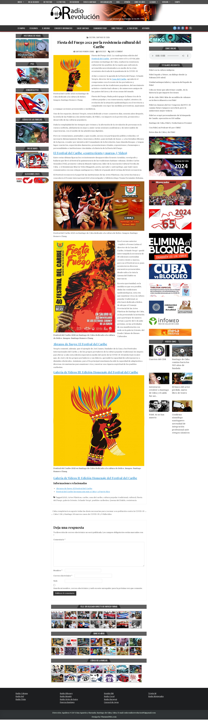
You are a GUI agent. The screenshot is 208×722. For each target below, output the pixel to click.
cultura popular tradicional (115, 497)
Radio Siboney (66, 693)
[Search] (190, 28)
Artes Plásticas (75, 497)
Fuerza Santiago (89, 2)
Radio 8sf (20, 696)
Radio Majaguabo (156, 696)
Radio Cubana (22, 693)
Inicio (20, 2)
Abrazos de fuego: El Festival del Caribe (80, 344)
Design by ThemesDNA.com (104, 717)
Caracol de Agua (111, 702)
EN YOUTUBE (47, 2)
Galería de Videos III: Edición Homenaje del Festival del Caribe (95, 372)
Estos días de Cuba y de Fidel (162, 132)
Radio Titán (21, 699)
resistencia (131, 500)
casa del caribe (96, 497)
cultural (132, 497)
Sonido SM (109, 693)
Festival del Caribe (100, 59)
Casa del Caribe (119, 79)
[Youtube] (186, 28)
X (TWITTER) (61, 2)
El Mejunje (46, 28)
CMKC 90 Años (139, 2)
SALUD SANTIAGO (83, 28)
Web (55, 581)
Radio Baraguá (110, 699)
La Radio (153, 2)
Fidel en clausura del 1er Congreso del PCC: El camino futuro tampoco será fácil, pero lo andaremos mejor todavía (170, 108)
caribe (85, 497)
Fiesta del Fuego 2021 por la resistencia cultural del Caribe (99, 44)
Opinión (127, 2)
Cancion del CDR (157, 359)
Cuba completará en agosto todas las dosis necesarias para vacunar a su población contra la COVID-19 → (99, 511)
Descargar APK (106, 2)
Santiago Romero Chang (85, 51)
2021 (65, 497)
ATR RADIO (145, 28)
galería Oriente (70, 500)
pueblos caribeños (100, 500)
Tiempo (177, 2)
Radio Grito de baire (69, 699)
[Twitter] (174, 28)
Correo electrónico (62, 576)
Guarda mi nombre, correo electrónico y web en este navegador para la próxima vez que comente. (97, 588)
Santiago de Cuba (103, 37)
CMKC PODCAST (117, 28)
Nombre (57, 570)
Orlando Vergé (84, 500)
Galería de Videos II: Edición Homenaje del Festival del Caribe (95, 478)
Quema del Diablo (118, 500)
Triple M (152, 693)
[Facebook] (178, 28)
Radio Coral (109, 696)
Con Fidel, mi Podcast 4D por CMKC (165, 128)
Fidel (118, 2)
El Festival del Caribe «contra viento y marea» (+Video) (90, 153)
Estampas (21, 28)
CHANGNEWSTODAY (100, 28)
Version (165, 2)
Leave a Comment (117, 51)
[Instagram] (182, 28)
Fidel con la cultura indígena (161, 70)
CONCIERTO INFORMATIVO (63, 28)
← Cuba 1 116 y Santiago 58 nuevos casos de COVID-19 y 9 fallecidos (81, 514)
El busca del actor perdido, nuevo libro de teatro (181, 390)
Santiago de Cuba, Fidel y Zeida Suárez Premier (170, 123)
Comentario (59, 540)
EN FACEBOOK (74, 2)
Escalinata (34, 28)
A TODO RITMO (132, 28)
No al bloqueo (33, 2)
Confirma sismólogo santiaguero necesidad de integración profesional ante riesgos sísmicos (181, 423)
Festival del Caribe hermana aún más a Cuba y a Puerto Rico (83, 492)
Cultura (92, 37)
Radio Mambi (66, 696)
